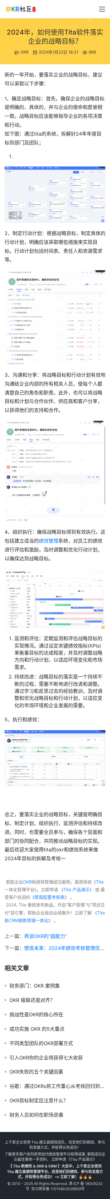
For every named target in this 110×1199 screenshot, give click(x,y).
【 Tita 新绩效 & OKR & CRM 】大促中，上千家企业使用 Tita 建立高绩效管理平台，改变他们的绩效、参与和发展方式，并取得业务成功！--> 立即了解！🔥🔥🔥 (55, 1171)
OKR (24, 52)
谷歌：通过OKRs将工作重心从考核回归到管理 (57, 1086)
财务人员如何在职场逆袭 (36, 1115)
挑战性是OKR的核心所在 (36, 1014)
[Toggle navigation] (102, 9)
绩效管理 (48, 541)
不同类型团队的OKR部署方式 (41, 1043)
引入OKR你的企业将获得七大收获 (46, 1057)
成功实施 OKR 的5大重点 (36, 1029)
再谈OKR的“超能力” (45, 936)
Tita (100, 881)
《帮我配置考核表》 (49, 897)
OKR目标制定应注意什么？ (38, 1100)
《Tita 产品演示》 (76, 889)
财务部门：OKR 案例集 (34, 985)
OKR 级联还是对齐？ (32, 1000)
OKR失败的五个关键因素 (36, 1071)
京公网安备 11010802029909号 (58, 1188)
